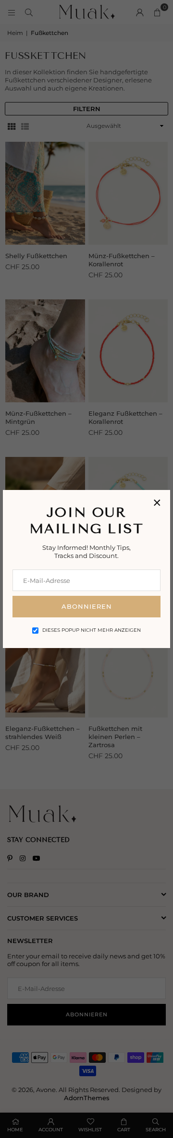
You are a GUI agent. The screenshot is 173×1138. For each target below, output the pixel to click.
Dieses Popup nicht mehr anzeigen (91, 630)
